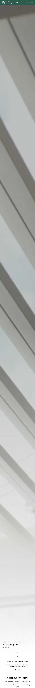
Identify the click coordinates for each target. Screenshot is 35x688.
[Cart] (28, 2)
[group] (17, 327)
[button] (17, 652)
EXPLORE (4, 647)
